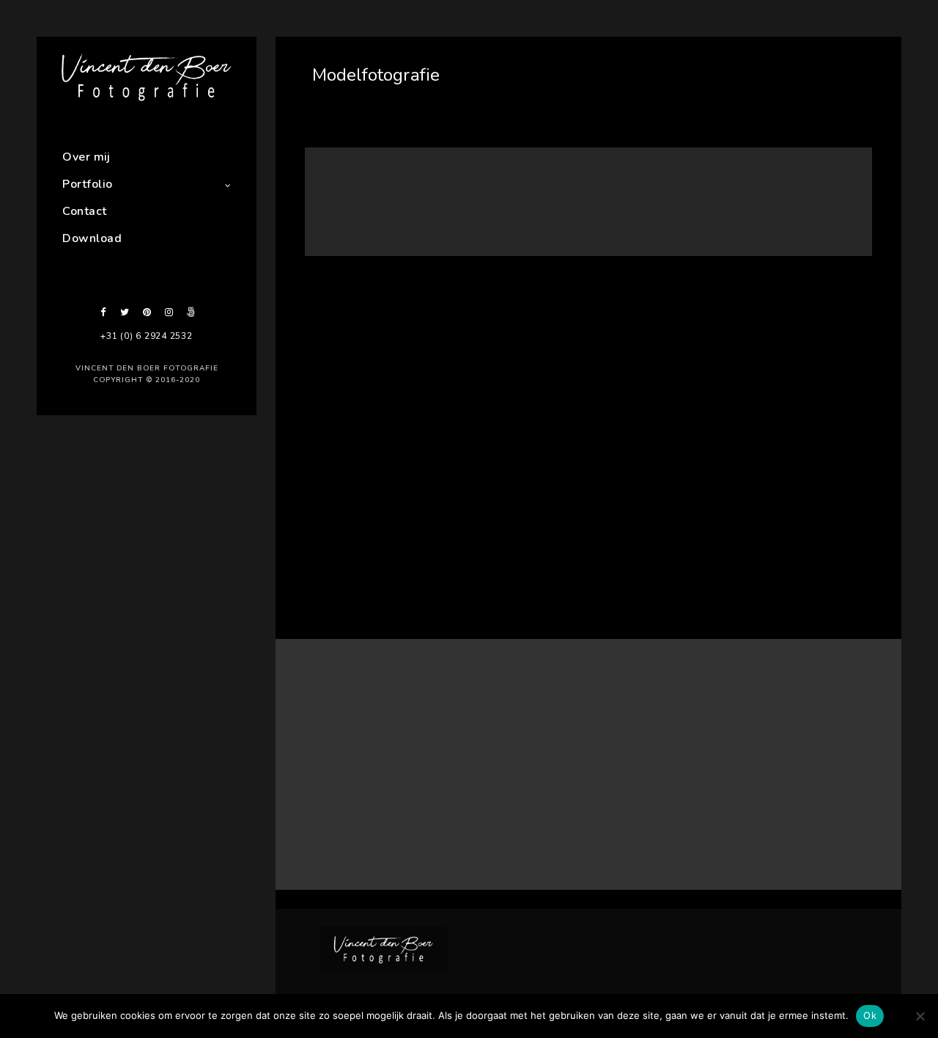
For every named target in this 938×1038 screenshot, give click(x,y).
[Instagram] (168, 312)
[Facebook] (102, 312)
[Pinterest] (146, 312)
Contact (84, 211)
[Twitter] (124, 312)
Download (92, 238)
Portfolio (87, 184)
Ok (869, 1015)
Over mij (86, 157)
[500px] (190, 312)
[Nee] (919, 1016)
